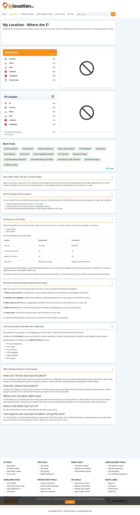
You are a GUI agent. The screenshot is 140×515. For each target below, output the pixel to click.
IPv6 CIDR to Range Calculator (42, 159)
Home (4, 14)
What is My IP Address (66, 149)
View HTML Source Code (15, 486)
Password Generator (115, 468)
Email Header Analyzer (82, 471)
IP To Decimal (63, 154)
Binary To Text (46, 489)
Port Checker (11, 483)
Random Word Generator (50, 486)
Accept (70, 502)
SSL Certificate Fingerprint (117, 474)
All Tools (70, 14)
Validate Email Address (82, 468)
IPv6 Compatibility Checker (43, 154)
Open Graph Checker (82, 491)
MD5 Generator (113, 471)
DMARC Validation (47, 474)
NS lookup (44, 468)
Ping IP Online (28, 149)
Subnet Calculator (11, 149)
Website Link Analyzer (82, 486)
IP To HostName (85, 149)
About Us (111, 483)
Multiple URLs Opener (82, 489)
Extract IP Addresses (45, 149)
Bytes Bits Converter (48, 491)
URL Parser (11, 491)
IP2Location (8, 134)
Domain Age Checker (82, 483)
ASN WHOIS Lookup (92, 159)
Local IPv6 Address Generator (15, 159)
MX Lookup (45, 466)
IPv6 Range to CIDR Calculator (69, 159)
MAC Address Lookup (45, 14)
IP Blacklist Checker (81, 466)
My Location (13, 14)
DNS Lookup (60, 14)
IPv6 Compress (9, 154)
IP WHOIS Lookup (27, 14)
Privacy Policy (99, 499)
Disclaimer (112, 486)
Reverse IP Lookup (80, 154)
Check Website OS (13, 489)
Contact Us (112, 491)
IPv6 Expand (100, 149)
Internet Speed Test (48, 483)
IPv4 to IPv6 (24, 154)
